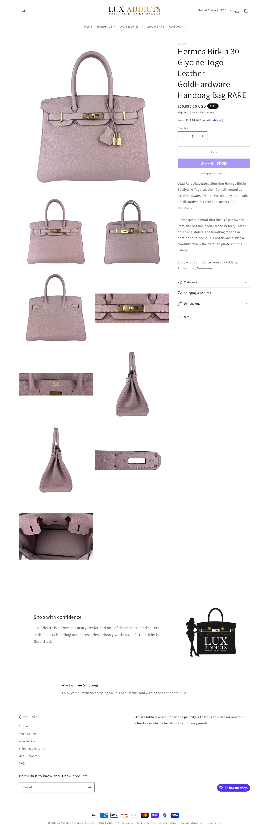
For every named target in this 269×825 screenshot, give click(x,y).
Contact (24, 726)
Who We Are (27, 741)
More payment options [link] (214, 173)
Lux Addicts (63, 822)
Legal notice (214, 822)
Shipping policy (167, 822)
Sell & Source (28, 734)
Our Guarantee (29, 756)
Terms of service (146, 822)
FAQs (22, 763)
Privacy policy (125, 822)
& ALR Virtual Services (82, 822)
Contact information (192, 822)
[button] (23, 10)
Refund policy (105, 822)
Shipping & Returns (32, 748)
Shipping (183, 112)
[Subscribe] (89, 787)
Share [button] (186, 317)
